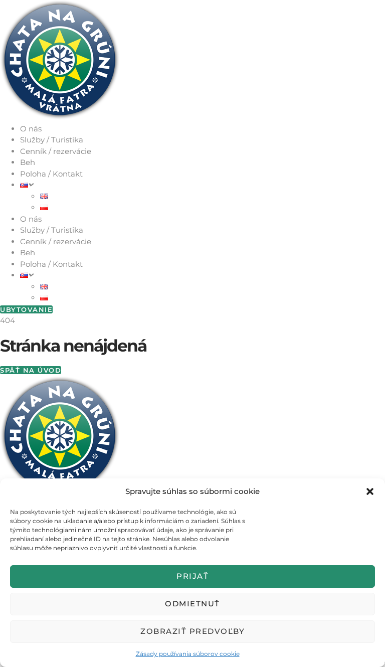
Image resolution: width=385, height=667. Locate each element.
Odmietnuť (192, 603)
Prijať (192, 576)
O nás (31, 128)
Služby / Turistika (51, 139)
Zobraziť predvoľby (192, 631)
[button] (370, 491)
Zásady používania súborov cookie (188, 653)
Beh (27, 162)
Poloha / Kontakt (51, 174)
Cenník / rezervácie (55, 151)
